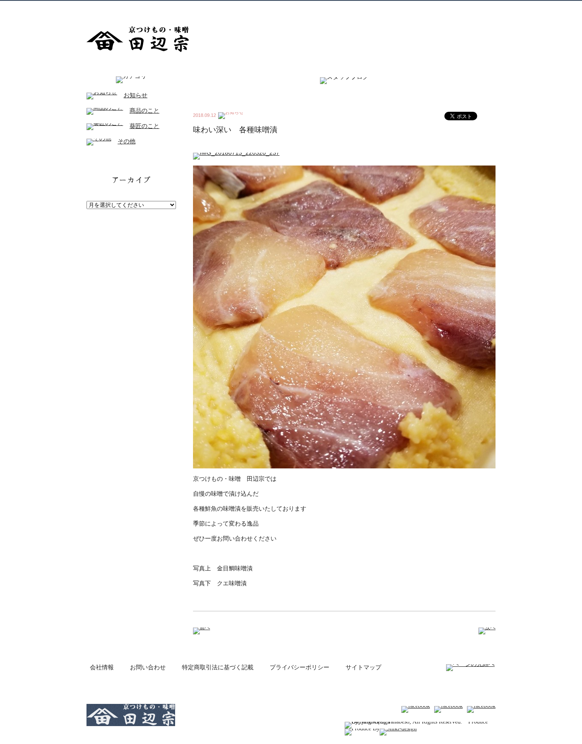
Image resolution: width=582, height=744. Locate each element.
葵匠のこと (144, 126)
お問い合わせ (148, 667)
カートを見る (459, 8)
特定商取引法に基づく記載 (218, 667)
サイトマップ (363, 667)
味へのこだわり (365, 46)
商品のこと (144, 111)
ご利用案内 (480, 46)
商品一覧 (319, 46)
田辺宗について (272, 46)
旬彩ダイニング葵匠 (425, 46)
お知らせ (135, 95)
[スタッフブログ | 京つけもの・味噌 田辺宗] (137, 49)
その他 (126, 141)
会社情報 (102, 667)
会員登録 (364, 8)
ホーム (229, 46)
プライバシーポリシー (299, 667)
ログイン (400, 8)
